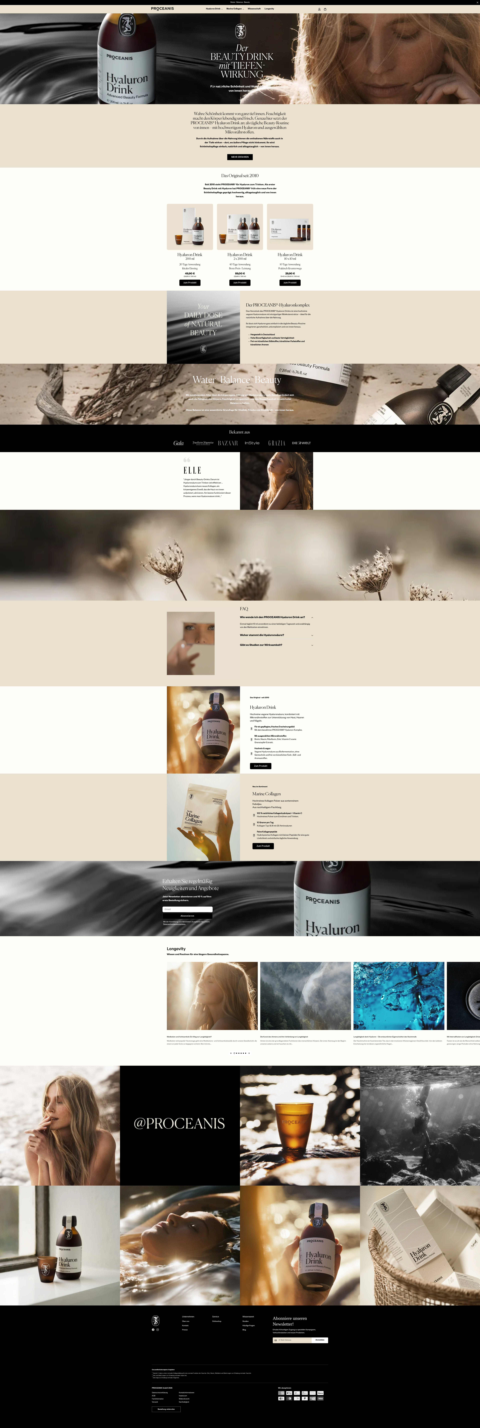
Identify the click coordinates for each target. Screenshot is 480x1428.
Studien (245, 1322)
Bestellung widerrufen (166, 1409)
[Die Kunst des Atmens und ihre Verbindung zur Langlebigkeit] (305, 996)
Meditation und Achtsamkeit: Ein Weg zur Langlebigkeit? (189, 1037)
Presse (185, 1330)
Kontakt (185, 1326)
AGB (153, 1396)
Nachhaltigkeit (184, 1402)
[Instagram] (157, 1329)
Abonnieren (187, 916)
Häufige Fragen (248, 1326)
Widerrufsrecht (184, 1399)
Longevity (269, 9)
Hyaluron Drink (213, 9)
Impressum (183, 1396)
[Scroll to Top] (475, 1414)
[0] (325, 9)
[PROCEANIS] (162, 9)
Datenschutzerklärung (160, 1393)
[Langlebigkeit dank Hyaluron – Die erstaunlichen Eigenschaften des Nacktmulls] (399, 996)
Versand (155, 1402)
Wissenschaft (254, 9)
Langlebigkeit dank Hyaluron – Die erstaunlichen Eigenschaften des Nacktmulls (385, 1037)
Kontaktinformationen (186, 1393)
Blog (244, 1330)
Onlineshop (216, 1322)
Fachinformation (158, 1399)
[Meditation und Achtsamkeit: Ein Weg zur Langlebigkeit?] (212, 996)
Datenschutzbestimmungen (174, 924)
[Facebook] (153, 1329)
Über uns (185, 1322)
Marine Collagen (234, 9)
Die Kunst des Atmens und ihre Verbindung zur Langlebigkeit (284, 1037)
